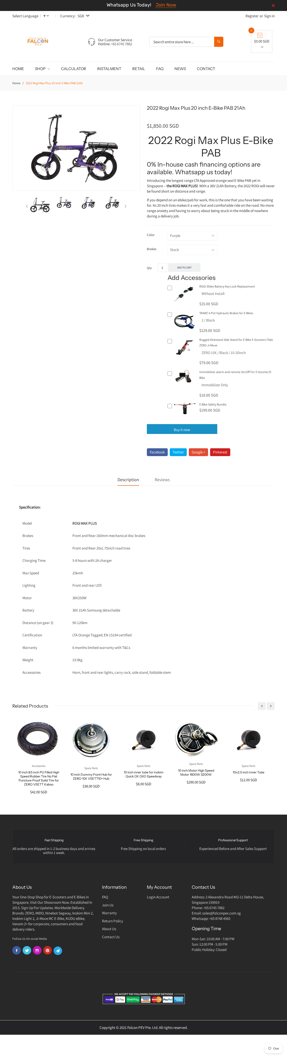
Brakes (151, 249)
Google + (198, 452)
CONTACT (206, 69)
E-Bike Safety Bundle (212, 404)
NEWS (180, 69)
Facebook (157, 452)
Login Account (158, 897)
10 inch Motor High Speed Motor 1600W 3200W (196, 772)
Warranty (109, 912)
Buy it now (182, 429)
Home (16, 83)
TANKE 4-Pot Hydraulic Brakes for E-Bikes (226, 313)
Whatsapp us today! (203, 172)
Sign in (269, 15)
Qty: (149, 268)
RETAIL (138, 69)
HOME (18, 69)
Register (252, 15)
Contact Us (111, 936)
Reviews (162, 480)
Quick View (185, 305)
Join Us (107, 905)
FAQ (159, 69)
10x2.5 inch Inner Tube (248, 772)
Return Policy (112, 921)
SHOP (40, 69)
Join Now (166, 5)
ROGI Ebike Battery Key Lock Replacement (227, 286)
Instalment (109, 69)
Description (128, 480)
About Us (109, 928)
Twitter (178, 452)
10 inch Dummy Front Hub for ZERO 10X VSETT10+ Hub (91, 777)
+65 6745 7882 (121, 43)
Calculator (73, 69)
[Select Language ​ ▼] (48, 15)
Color (150, 235)
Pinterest (220, 452)
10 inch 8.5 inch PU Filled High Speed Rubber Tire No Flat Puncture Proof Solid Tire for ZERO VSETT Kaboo (38, 778)
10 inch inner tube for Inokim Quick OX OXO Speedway (143, 774)
